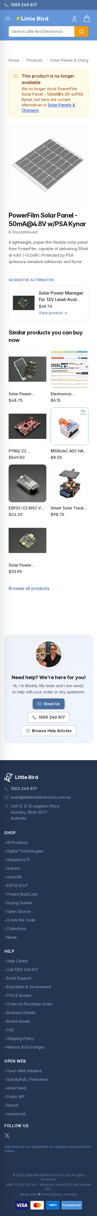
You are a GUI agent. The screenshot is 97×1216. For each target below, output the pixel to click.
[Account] (74, 18)
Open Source (19, 911)
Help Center (17, 961)
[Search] (81, 31)
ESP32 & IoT (17, 885)
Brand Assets (18, 1021)
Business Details (21, 1012)
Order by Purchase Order (30, 1004)
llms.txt (12, 1105)
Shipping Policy (20, 1038)
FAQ (10, 1030)
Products (35, 60)
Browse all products (29, 588)
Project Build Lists (22, 894)
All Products (17, 842)
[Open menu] (7, 18)
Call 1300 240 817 (22, 969)
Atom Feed (16, 1088)
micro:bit (14, 877)
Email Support (19, 978)
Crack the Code (21, 920)
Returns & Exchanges (26, 1047)
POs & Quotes (19, 995)
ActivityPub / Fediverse (27, 1079)
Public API (15, 1096)
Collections (16, 928)
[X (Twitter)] (7, 1135)
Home (14, 60)
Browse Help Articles (52, 730)
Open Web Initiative (24, 1070)
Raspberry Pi (18, 859)
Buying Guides (19, 902)
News (12, 937)
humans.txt (16, 1114)
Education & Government (29, 986)
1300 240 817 (52, 717)
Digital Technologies (25, 851)
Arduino (13, 868)
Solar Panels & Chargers (72, 60)
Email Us (52, 703)
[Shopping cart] (87, 18)
